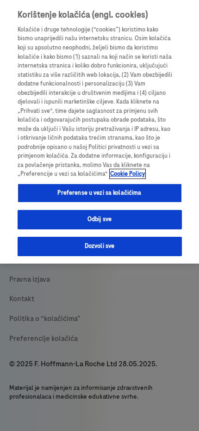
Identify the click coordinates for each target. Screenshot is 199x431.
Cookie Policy (127, 174)
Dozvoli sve (99, 246)
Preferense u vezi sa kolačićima (99, 193)
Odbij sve (99, 219)
